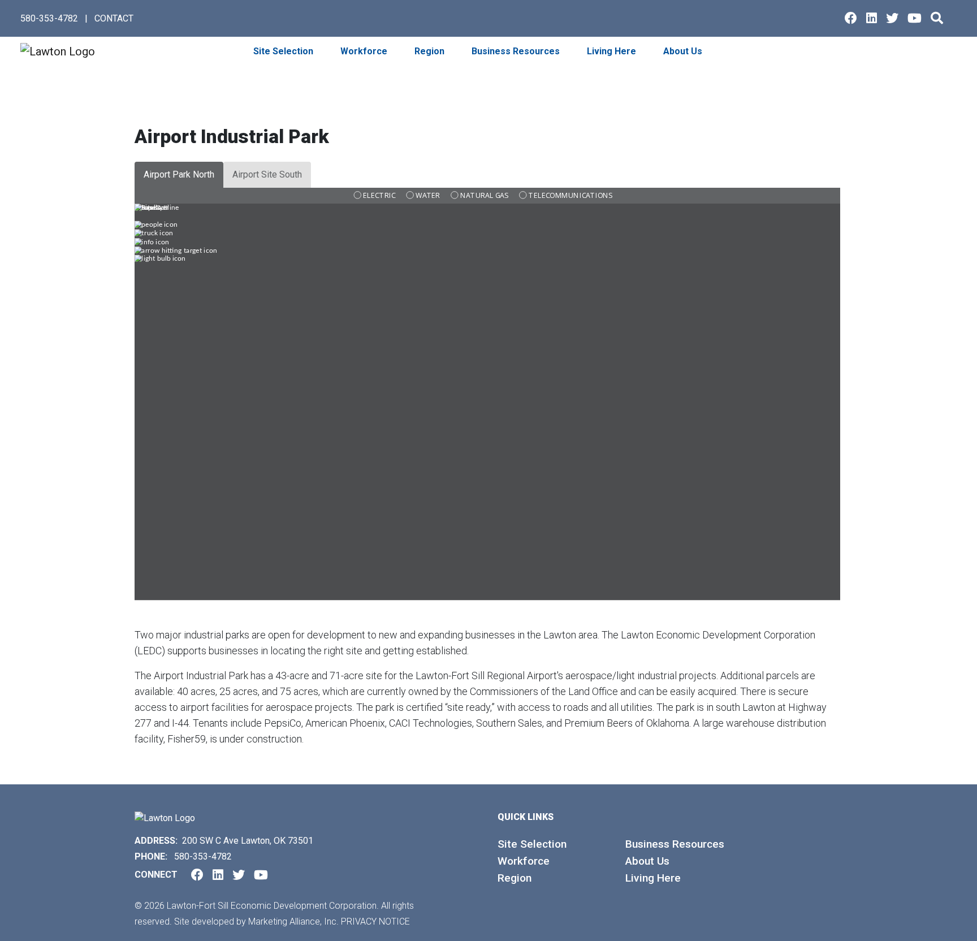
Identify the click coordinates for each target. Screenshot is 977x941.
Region (514, 877)
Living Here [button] (612, 51)
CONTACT (113, 18)
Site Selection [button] (284, 51)
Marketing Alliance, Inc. (293, 921)
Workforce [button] (365, 51)
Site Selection (532, 844)
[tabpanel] (488, 407)
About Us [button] (683, 51)
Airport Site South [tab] (267, 174)
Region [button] (430, 51)
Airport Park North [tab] (179, 174)
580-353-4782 (49, 18)
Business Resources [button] (517, 51)
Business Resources (674, 844)
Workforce (524, 860)
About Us (647, 860)
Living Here (653, 877)
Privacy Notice (375, 921)
